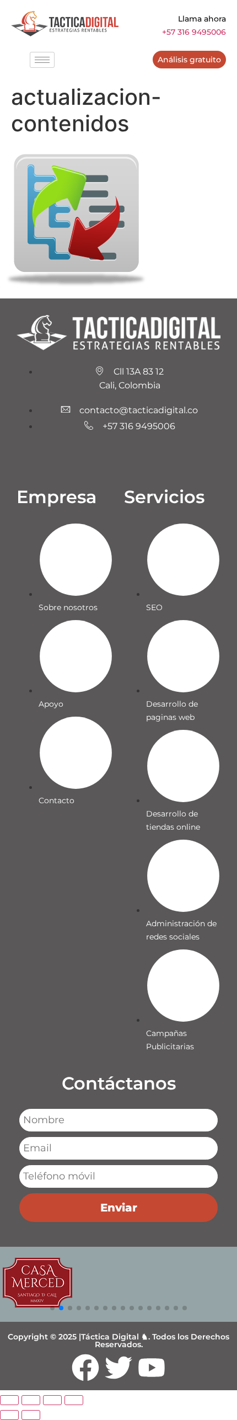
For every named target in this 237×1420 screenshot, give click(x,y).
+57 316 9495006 (194, 32)
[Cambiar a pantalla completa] (30, 1400)
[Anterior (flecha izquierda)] (9, 1415)
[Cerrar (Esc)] (73, 1400)
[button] (52, 1308)
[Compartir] (52, 1400)
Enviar (118, 1207)
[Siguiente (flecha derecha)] (30, 1415)
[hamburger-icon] (42, 60)
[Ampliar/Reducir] (9, 1400)
